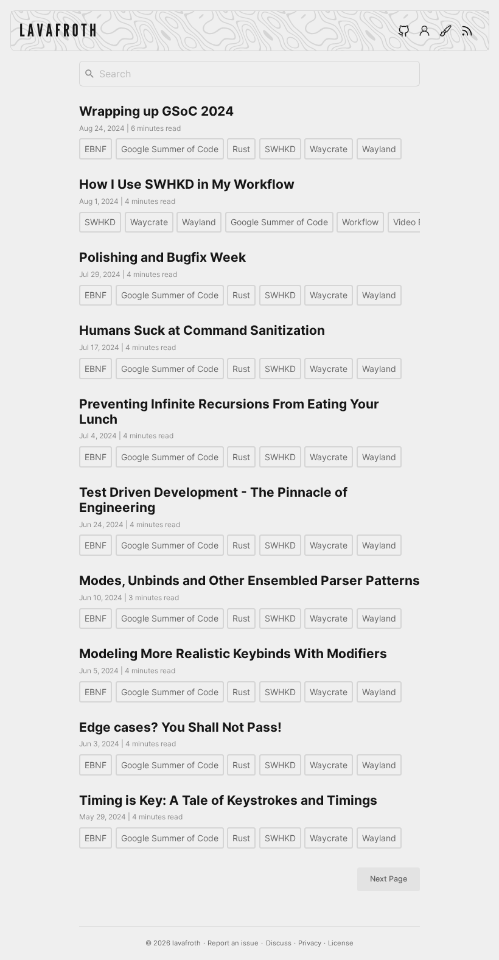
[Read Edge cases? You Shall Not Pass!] (249, 747)
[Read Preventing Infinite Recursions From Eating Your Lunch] (249, 432)
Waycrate (328, 149)
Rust (241, 149)
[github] (403, 30)
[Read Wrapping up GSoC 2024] (249, 131)
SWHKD (280, 149)
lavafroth (186, 943)
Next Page (388, 878)
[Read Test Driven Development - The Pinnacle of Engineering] (249, 520)
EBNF (95, 149)
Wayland (379, 149)
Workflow (360, 222)
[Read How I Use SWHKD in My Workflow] (249, 204)
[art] (446, 30)
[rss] (467, 30)
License (341, 943)
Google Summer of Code (169, 149)
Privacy (309, 943)
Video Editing (419, 222)
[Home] (57, 30)
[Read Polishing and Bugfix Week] (249, 277)
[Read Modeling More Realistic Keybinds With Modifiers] (249, 673)
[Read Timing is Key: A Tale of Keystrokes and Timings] (249, 820)
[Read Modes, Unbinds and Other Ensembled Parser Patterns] (249, 600)
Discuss (278, 943)
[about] (424, 30)
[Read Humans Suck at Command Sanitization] (249, 350)
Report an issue (233, 943)
